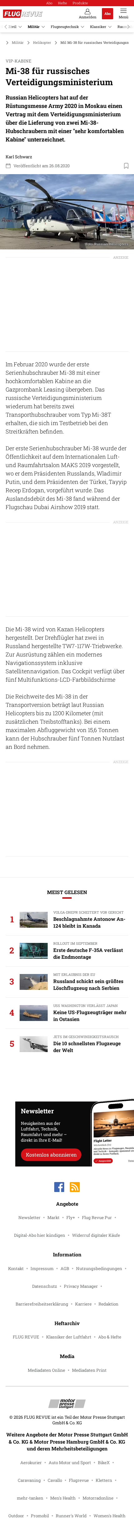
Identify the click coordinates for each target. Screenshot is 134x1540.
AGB (64, 1268)
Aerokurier (31, 1462)
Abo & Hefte (109, 1337)
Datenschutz (44, 1286)
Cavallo (55, 1480)
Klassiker (98, 26)
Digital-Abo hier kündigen (39, 1235)
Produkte (80, 3)
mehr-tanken (30, 1498)
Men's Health (63, 1498)
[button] (67, 211)
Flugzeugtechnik (65, 26)
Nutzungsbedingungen (99, 1268)
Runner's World (71, 1516)
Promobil (40, 1516)
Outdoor (16, 1516)
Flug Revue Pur (97, 1217)
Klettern (104, 1480)
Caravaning (29, 1480)
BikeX (104, 1462)
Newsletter (29, 1217)
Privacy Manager (81, 1286)
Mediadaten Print (89, 1370)
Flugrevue (79, 1480)
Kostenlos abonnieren (51, 1154)
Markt (53, 1217)
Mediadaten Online (46, 1370)
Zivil (12, 26)
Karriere (83, 1304)
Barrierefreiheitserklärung (42, 1304)
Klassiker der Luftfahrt (68, 1337)
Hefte (62, 3)
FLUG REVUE (26, 1337)
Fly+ (70, 1217)
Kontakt (16, 1268)
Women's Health (109, 1516)
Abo (49, 3)
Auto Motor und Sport (70, 1462)
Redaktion (108, 1304)
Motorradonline (98, 1498)
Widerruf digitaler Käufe (96, 1235)
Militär (34, 26)
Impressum (42, 1268)
